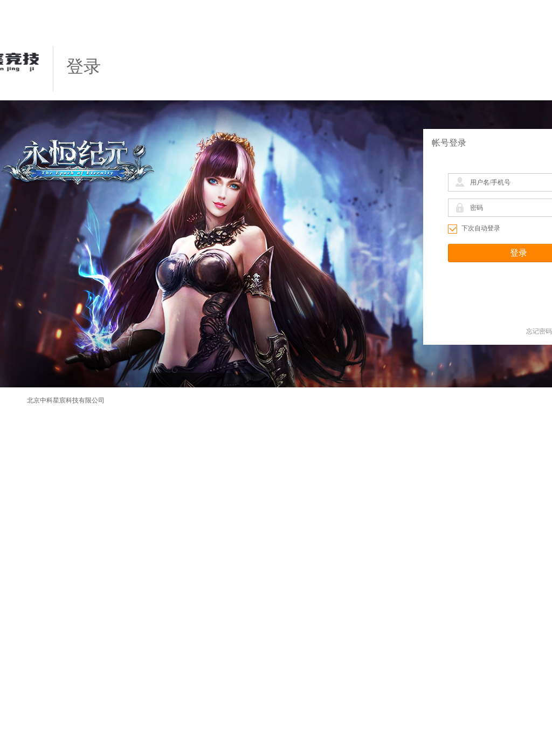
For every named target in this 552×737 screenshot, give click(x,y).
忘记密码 (539, 331)
